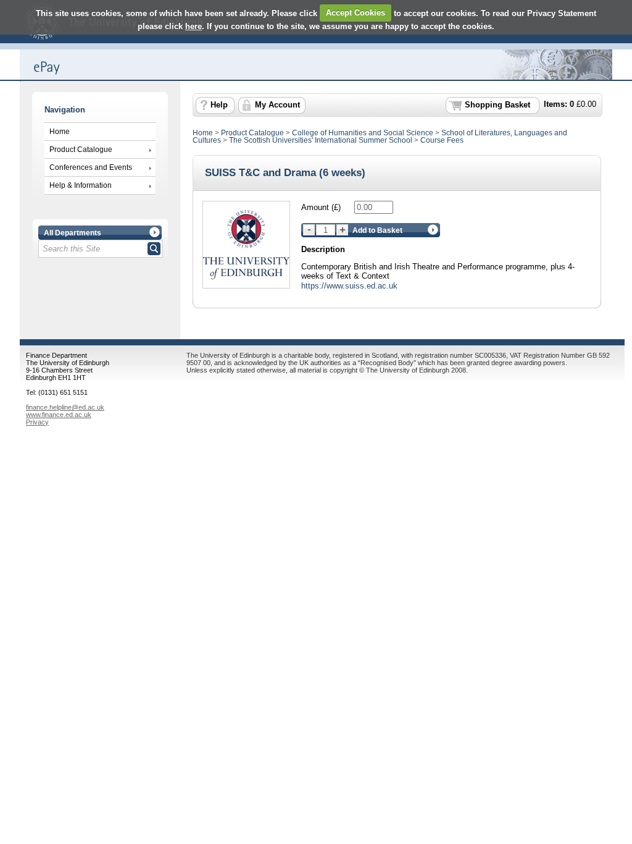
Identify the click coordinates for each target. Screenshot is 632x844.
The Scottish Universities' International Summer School (320, 140)
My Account (277, 105)
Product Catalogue (80, 149)
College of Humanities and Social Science (362, 133)
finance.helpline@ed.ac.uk (65, 407)
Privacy (37, 422)
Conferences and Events (90, 167)
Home (59, 131)
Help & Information (80, 185)
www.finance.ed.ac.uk (58, 414)
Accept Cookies (355, 12)
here (193, 26)
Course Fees (442, 140)
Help (219, 105)
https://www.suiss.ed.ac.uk (349, 285)
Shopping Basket (497, 105)
